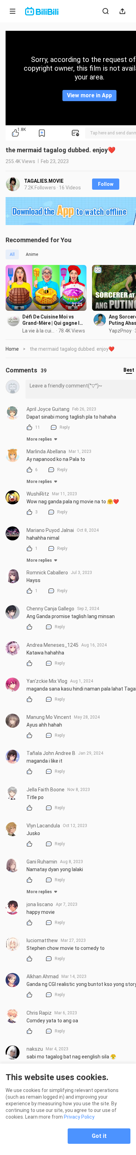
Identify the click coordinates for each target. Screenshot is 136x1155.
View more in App (89, 95)
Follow (105, 184)
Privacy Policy (79, 1117)
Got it (99, 1136)
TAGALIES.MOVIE (43, 181)
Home (12, 349)
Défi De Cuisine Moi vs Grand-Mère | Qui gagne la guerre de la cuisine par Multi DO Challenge (52, 320)
